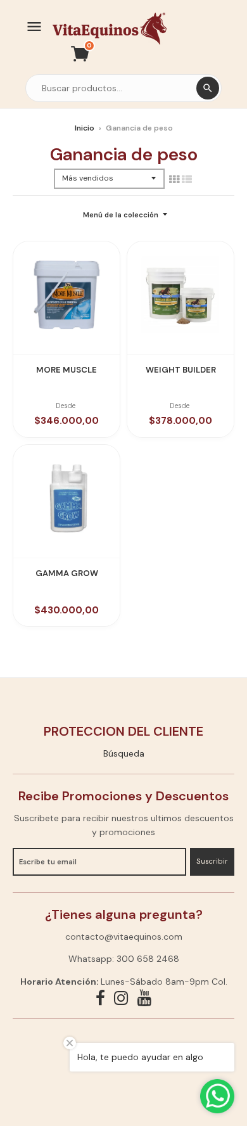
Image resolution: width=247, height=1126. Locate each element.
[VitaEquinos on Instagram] (121, 998)
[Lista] (187, 179)
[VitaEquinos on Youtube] (144, 998)
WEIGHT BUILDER (181, 369)
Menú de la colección (120, 214)
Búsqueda (123, 753)
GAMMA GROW (66, 573)
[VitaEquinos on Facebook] (100, 998)
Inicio (84, 128)
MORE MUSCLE (66, 369)
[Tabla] (174, 179)
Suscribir (212, 861)
